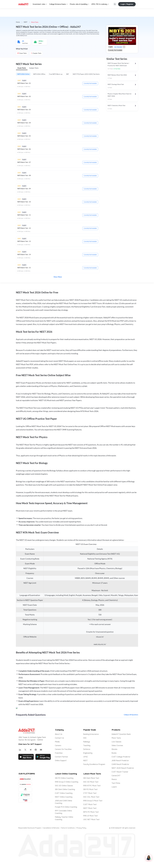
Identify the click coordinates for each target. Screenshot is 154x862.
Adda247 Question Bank (121, 734)
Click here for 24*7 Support (30, 744)
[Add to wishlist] (124, 47)
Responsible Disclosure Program (29, 828)
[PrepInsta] (25, 795)
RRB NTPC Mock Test (92, 786)
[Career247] (25, 800)
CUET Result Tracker (120, 772)
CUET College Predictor (121, 757)
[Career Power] (25, 784)
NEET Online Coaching (63, 797)
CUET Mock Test (90, 804)
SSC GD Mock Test (90, 782)
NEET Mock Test (89, 808)
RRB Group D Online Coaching (66, 782)
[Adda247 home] (23, 4)
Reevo (114, 779)
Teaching (86, 745)
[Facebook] (35, 749)
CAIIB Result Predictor (120, 764)
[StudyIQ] (25, 790)
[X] (25, 749)
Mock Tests (116, 738)
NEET (25, 22)
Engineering (87, 753)
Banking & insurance (91, 734)
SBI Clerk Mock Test (91, 778)
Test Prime (116, 783)
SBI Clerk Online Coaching (65, 789)
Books (114, 753)
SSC (85, 738)
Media (57, 742)
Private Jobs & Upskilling (78, 4)
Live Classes (116, 742)
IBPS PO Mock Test (91, 812)
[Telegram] (30, 749)
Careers (58, 745)
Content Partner (61, 757)
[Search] (114, 4)
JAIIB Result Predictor (120, 760)
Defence (86, 749)
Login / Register (127, 4)
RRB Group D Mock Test (92, 801)
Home (18, 22)
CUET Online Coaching (63, 793)
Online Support (61, 760)
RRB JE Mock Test (90, 816)
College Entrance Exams (57, 4)
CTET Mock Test (89, 793)
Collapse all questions (131, 715)
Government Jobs (39, 4)
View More (58, 277)
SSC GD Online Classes (64, 786)
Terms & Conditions (68, 828)
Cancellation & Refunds (51, 828)
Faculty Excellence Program (94, 764)
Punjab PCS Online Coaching (66, 807)
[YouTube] (41, 749)
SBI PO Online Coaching (64, 778)
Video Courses (117, 745)
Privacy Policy (81, 828)
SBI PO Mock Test (90, 789)
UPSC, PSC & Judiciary (99, 4)
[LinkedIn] (20, 749)
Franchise (59, 753)
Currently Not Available (90, 83)
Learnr (114, 787)
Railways (86, 742)
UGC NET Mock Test (91, 819)
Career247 (116, 775)
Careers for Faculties (63, 749)
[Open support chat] (149, 857)
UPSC (85, 757)
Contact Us (59, 738)
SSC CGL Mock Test (91, 797)
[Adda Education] (25, 779)
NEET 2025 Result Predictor (123, 768)
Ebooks (114, 749)
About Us (58, 734)
